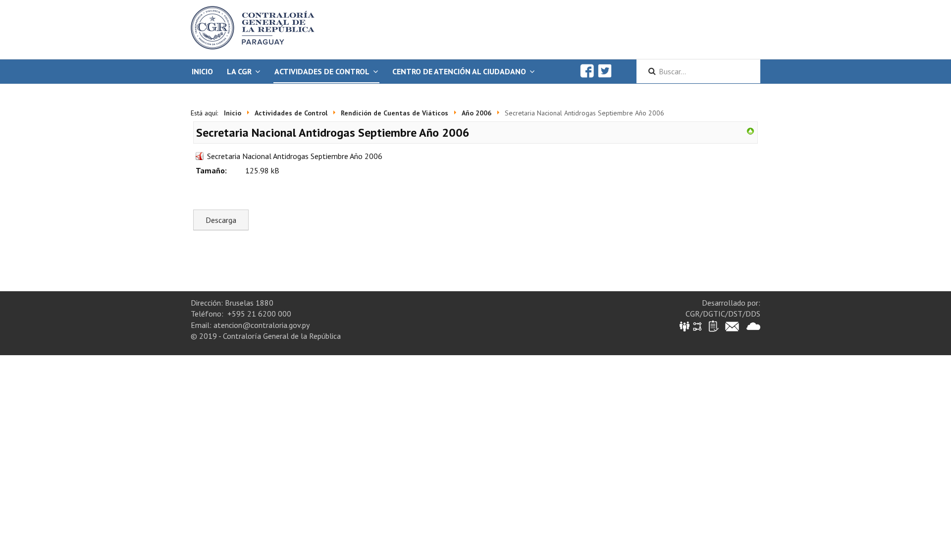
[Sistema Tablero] (713, 325)
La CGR (239, 71)
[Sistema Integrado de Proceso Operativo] (697, 325)
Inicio (202, 71)
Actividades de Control (322, 71)
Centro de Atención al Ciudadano (459, 71)
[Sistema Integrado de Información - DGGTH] (685, 325)
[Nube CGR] (753, 325)
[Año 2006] (750, 130)
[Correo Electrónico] (732, 325)
